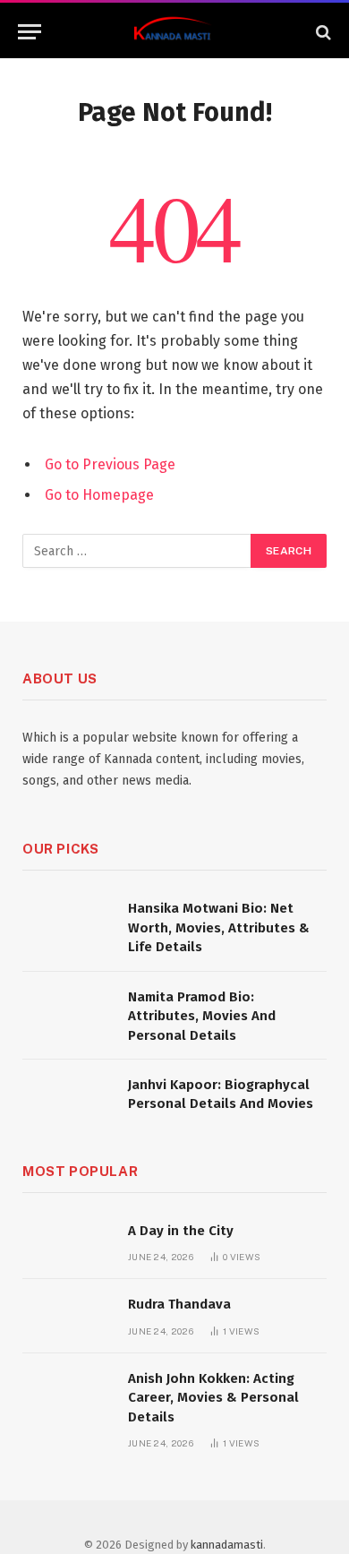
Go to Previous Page (110, 464)
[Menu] (29, 32)
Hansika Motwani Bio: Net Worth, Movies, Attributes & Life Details (219, 927)
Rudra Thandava (179, 1304)
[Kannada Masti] (174, 32)
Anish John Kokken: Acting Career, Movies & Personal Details (213, 1397)
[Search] (321, 32)
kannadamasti (227, 1544)
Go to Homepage (99, 494)
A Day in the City (181, 1231)
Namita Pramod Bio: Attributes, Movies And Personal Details (202, 1016)
